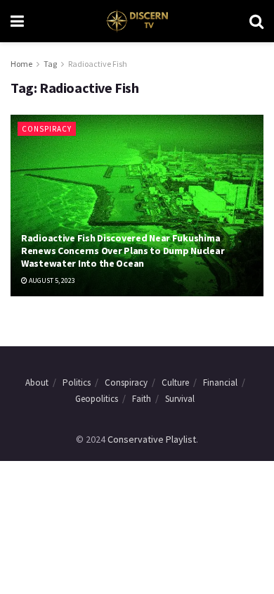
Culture (175, 382)
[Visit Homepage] (136, 21)
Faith (141, 399)
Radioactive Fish (97, 63)
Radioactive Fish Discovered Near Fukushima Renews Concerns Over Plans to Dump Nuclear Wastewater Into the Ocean (122, 251)
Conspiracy (47, 129)
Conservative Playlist (151, 439)
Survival (180, 399)
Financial (220, 382)
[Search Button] (256, 21)
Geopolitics (96, 399)
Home (21, 63)
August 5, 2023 (51, 280)
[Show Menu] (17, 21)
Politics (77, 382)
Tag (50, 63)
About (36, 382)
